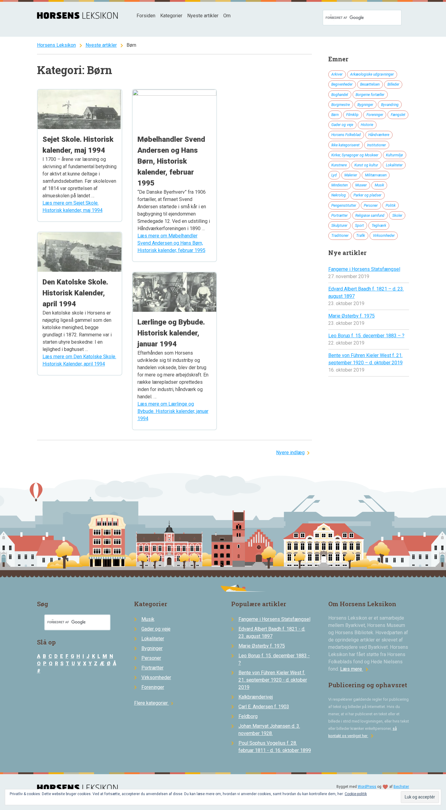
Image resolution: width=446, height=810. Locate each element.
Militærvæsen (376, 175)
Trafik (360, 235)
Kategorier (171, 16)
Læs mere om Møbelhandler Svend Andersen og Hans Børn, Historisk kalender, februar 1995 (171, 243)
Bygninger (365, 105)
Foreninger (375, 115)
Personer (371, 205)
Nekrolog (338, 195)
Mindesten (339, 185)
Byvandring (390, 105)
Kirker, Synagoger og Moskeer (354, 155)
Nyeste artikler (202, 16)
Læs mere (355, 669)
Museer (361, 185)
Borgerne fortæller (370, 95)
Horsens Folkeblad (346, 135)
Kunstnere (339, 165)
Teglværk (379, 225)
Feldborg (248, 716)
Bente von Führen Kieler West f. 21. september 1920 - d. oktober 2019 (272, 680)
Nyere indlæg (290, 452)
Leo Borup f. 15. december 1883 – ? (366, 336)
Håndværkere (378, 135)
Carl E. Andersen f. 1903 (263, 707)
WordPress (367, 786)
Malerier (350, 175)
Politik (391, 205)
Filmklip (352, 115)
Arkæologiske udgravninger (372, 74)
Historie (367, 125)
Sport (359, 225)
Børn (335, 115)
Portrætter (339, 215)
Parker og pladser (367, 195)
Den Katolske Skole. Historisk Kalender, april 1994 (75, 293)
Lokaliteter (394, 165)
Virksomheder (384, 235)
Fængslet (398, 115)
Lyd (334, 175)
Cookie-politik (356, 794)
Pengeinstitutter (343, 205)
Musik (379, 185)
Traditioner (340, 235)
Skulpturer (339, 225)
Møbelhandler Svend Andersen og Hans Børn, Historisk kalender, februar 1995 (171, 161)
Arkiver (337, 74)
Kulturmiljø (394, 155)
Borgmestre (340, 105)
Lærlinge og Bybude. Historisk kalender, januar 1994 (171, 333)
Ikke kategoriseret (345, 145)
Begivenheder (342, 84)
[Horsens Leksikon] (77, 17)
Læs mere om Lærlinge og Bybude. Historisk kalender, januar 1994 (172, 411)
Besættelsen (370, 84)
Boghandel (339, 95)
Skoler (397, 215)
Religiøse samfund (369, 215)
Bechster (401, 786)
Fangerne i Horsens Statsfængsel (364, 269)
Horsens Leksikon (56, 45)
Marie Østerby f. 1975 (351, 316)
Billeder (393, 84)
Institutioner (376, 145)
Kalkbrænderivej (255, 697)
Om (227, 16)
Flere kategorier (154, 703)
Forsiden (146, 16)
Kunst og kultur (366, 165)
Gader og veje (342, 125)
